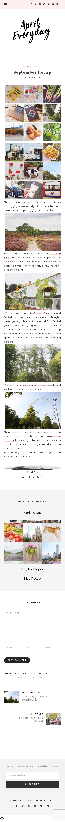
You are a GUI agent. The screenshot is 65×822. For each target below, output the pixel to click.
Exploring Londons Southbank (34, 698)
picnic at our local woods (39, 385)
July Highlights (32, 569)
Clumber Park (41, 313)
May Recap (32, 578)
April (34, 472)
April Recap (32, 513)
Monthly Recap (32, 66)
